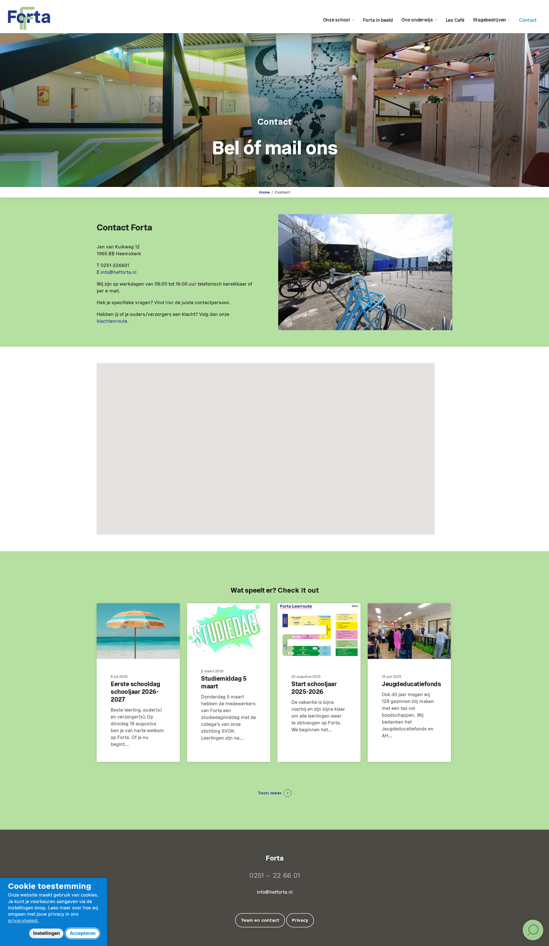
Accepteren (83, 933)
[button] (274, 793)
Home (264, 192)
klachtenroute (112, 321)
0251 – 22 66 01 (274, 875)
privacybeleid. (23, 920)
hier (169, 302)
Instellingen (46, 933)
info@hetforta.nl (118, 272)
